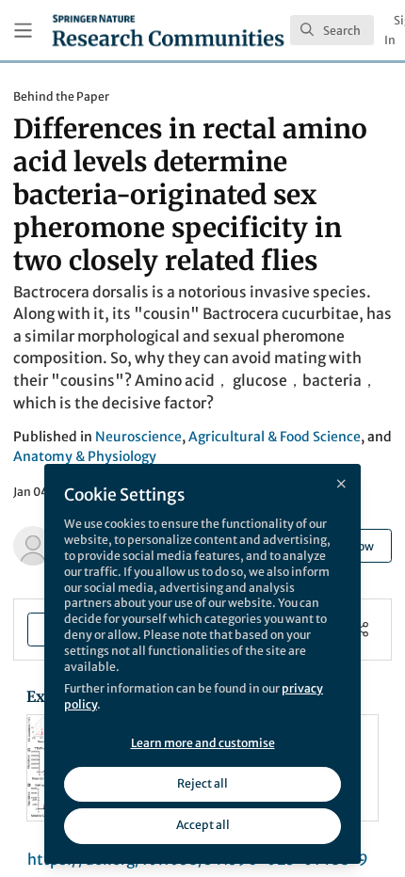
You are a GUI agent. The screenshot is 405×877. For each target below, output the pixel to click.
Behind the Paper (61, 96)
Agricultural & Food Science (274, 436)
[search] (332, 30)
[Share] (361, 629)
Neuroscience (138, 436)
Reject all (202, 783)
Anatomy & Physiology (84, 456)
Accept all (203, 825)
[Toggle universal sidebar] (23, 31)
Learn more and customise (203, 743)
